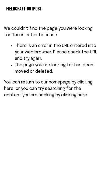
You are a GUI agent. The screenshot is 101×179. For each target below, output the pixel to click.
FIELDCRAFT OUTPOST (24, 8)
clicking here (74, 95)
